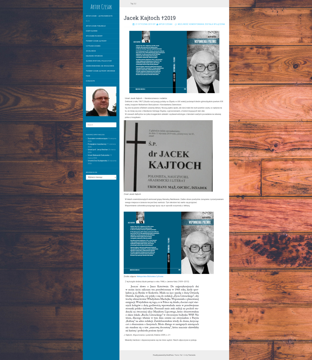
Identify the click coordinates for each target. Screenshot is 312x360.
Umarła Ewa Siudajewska (97, 161)
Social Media (91, 51)
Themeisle (191, 355)
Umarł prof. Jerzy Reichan (98, 150)
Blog (88, 21)
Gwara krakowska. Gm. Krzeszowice (100, 66)
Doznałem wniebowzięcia (97, 138)
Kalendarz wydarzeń (94, 56)
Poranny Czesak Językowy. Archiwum (100, 71)
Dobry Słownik (91, 31)
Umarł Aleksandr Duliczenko (98, 155)
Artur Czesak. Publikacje (96, 26)
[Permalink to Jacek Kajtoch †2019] (174, 62)
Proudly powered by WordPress (163, 355)
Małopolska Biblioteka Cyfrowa (150, 276)
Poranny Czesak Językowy (96, 41)
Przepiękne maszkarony (97, 144)
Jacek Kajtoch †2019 (150, 17)
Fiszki (88, 76)
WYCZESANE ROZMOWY (94, 36)
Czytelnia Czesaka (93, 46)
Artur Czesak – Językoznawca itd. (99, 16)
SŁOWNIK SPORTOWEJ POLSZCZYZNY (99, 61)
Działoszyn (90, 81)
